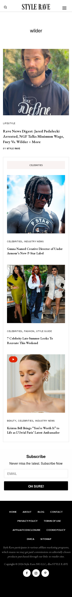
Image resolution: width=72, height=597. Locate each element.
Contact (56, 511)
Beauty (11, 420)
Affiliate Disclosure (26, 529)
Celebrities (14, 241)
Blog (41, 511)
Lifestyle (9, 123)
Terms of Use (52, 520)
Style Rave (13, 148)
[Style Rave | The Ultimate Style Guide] (36, 7)
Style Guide (44, 331)
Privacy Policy (27, 520)
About (27, 511)
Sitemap (45, 538)
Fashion (29, 331)
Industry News (34, 241)
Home (13, 511)
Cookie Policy (55, 529)
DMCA (30, 538)
